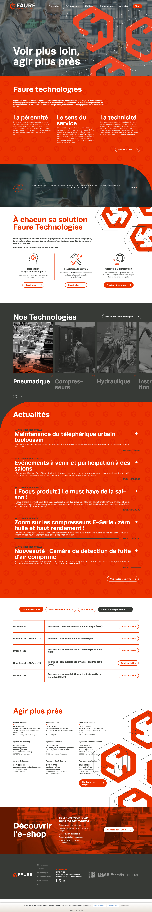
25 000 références (84, 138)
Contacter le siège (88, 783)
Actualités (124, 6)
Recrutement (42, 881)
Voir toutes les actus (120, 579)
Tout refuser (112, 906)
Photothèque (106, 6)
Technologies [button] (72, 6)
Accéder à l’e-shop (116, 285)
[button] (132, 187)
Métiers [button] (89, 6)
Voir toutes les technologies (119, 316)
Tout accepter (99, 906)
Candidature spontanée (113, 609)
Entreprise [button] (53, 6)
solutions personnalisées (112, 132)
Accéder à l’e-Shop (116, 829)
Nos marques (42, 865)
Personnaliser (124, 906)
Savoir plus (31, 285)
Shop (137, 6)
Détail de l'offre (128, 626)
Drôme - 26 (87, 609)
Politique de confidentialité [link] (76, 910)
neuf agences (85, 134)
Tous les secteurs (31, 609)
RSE (39, 885)
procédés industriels (113, 124)
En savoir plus (125, 149)
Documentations (44, 877)
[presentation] (15, 396)
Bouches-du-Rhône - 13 (61, 609)
